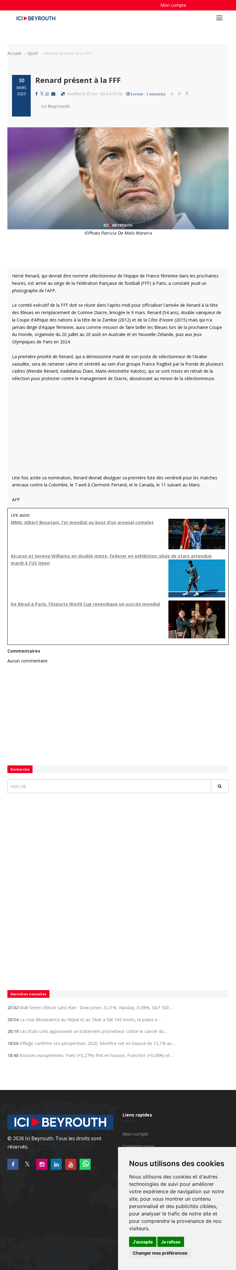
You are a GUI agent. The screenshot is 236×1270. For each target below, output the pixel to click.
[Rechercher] (220, 786)
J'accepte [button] (143, 1241)
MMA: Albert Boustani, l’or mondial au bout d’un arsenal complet (82, 522)
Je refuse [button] (170, 1241)
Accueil (14, 53)
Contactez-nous (138, 1146)
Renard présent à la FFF (78, 80)
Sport (32, 53)
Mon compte (173, 5)
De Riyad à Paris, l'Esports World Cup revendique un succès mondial (85, 604)
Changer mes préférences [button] (160, 1253)
